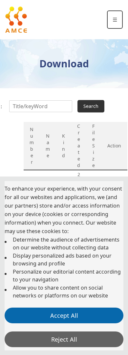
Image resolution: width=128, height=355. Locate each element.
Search (90, 106)
